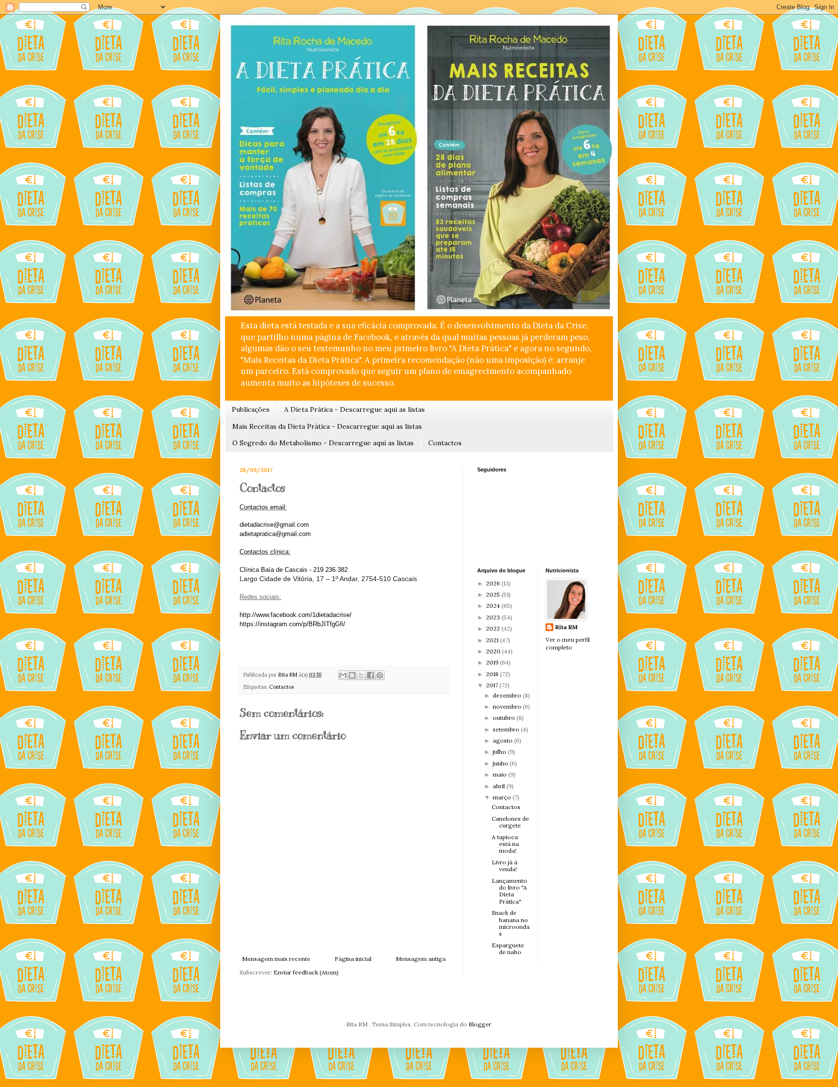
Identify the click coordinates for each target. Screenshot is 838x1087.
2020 (494, 651)
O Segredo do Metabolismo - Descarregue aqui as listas (323, 442)
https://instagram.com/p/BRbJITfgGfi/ (292, 624)
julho (500, 751)
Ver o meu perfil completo (568, 643)
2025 (493, 594)
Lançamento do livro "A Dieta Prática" (509, 891)
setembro (507, 729)
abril (499, 786)
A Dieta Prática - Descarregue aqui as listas (354, 409)
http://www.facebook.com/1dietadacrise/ (296, 614)
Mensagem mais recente (276, 958)
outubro (504, 717)
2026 (493, 583)
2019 (493, 662)
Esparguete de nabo (508, 948)
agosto (503, 740)
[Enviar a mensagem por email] (343, 675)
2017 (493, 685)
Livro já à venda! (504, 866)
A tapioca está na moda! (505, 844)
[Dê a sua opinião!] (352, 675)
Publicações (251, 409)
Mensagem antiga (421, 958)
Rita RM (566, 627)
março (503, 797)
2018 (493, 674)
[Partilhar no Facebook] (370, 675)
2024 (493, 605)
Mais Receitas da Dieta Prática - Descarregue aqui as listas (327, 426)
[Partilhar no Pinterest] (380, 675)
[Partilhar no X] (361, 675)
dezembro (508, 695)
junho (501, 763)
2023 (493, 617)
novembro (508, 706)
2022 (493, 628)
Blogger (479, 1024)
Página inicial (353, 958)
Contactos (445, 442)
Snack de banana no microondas (511, 923)
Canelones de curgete (510, 822)
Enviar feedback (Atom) (306, 972)
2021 (493, 640)
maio (500, 774)
